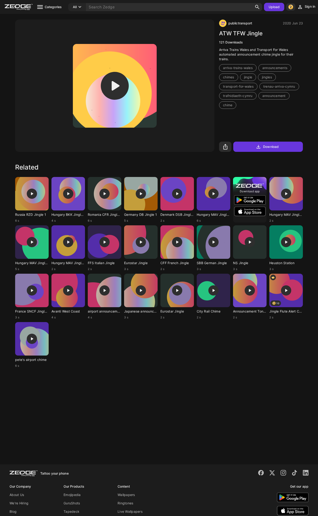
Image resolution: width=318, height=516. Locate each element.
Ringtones (125, 503)
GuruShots (72, 503)
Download (271, 147)
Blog (13, 511)
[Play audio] (115, 86)
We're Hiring (19, 503)
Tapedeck (71, 511)
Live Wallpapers (130, 511)
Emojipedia (72, 495)
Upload (274, 7)
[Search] (257, 7)
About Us (17, 495)
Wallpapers (126, 495)
